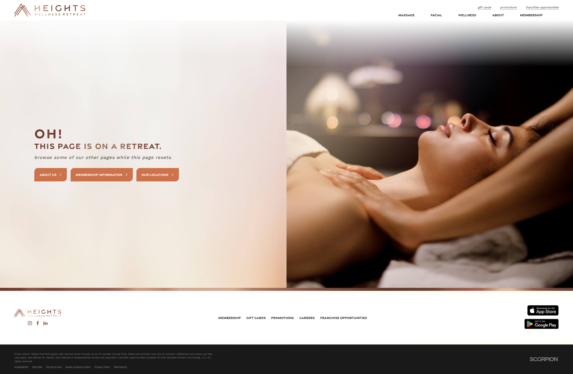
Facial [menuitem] (436, 15)
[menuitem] (21, 367)
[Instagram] (30, 324)
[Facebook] (38, 324)
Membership (229, 318)
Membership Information (99, 175)
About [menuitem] (498, 15)
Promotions (282, 318)
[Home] (49, 10)
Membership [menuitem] (531, 15)
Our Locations (154, 175)
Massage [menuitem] (406, 15)
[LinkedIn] (45, 324)
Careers (307, 318)
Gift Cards (256, 318)
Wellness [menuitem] (467, 15)
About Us (48, 175)
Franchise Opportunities (343, 318)
